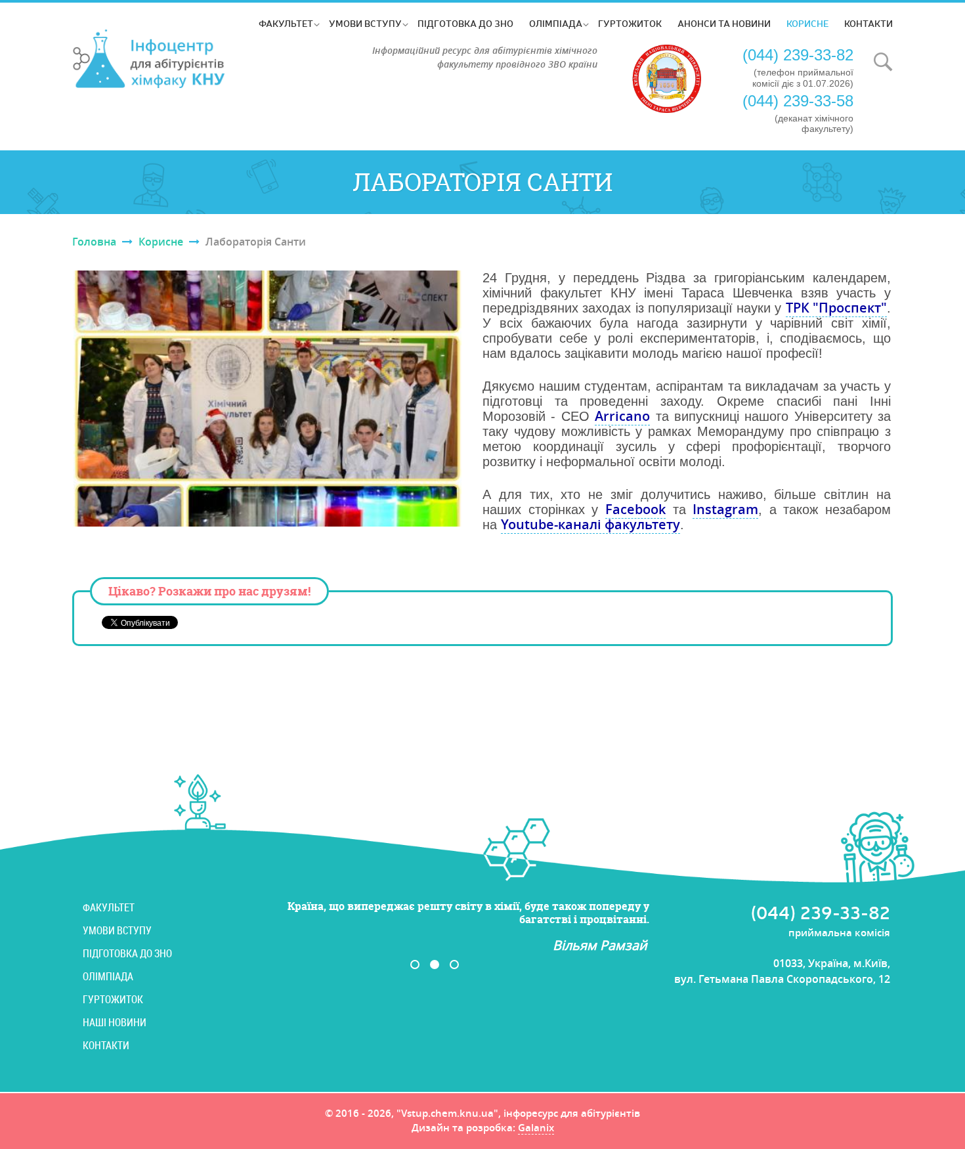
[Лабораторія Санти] (267, 398)
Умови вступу (365, 23)
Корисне (807, 23)
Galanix (536, 1129)
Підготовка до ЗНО (465, 23)
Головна (94, 241)
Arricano (622, 416)
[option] (444, 927)
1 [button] (414, 964)
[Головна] (149, 59)
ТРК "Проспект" (836, 307)
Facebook (635, 509)
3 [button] (454, 964)
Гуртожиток (630, 23)
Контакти (868, 23)
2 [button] (434, 964)
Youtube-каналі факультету (590, 524)
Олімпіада (555, 23)
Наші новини (114, 1022)
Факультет (286, 23)
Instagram (725, 509)
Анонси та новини (724, 23)
